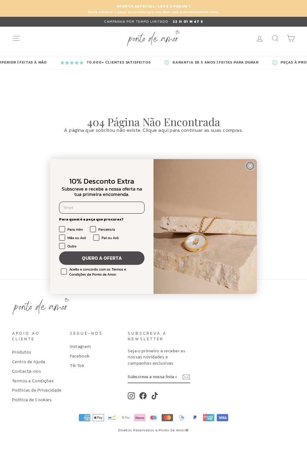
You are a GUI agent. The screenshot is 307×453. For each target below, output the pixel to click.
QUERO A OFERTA (102, 258)
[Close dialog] (250, 166)
